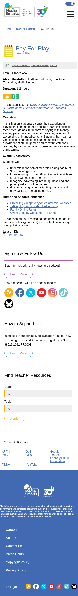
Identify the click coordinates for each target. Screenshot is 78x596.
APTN (6, 451)
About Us (12, 538)
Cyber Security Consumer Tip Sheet (33, 212)
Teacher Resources (25, 28)
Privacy (53, 65)
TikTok (6, 464)
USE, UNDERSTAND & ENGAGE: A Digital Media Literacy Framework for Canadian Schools (39, 108)
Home (8, 28)
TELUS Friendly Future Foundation (60, 458)
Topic (7, 401)
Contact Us (14, 546)
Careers (11, 529)
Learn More (18, 274)
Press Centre (15, 554)
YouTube (32, 464)
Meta (5, 454)
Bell (28, 451)
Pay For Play (15, 234)
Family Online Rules (23, 209)
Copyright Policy (17, 562)
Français (70, 4)
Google (54, 451)
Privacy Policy (16, 570)
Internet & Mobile (39, 65)
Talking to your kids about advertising (34, 206)
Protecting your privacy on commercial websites (40, 203)
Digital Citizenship (21, 65)
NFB (29, 454)
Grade (8, 386)
